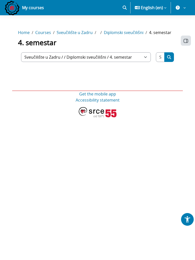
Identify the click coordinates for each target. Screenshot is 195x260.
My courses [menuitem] (33, 7)
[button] (124, 7)
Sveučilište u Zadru (75, 32)
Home (24, 32)
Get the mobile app (97, 94)
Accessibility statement (98, 100)
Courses (43, 32)
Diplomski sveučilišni (123, 32)
